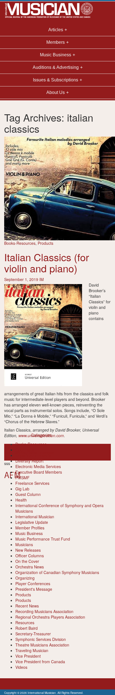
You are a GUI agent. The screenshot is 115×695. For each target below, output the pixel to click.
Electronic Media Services (38, 466)
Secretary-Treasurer (33, 633)
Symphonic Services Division (40, 639)
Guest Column (28, 494)
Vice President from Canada (40, 661)
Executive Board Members (38, 472)
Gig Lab (22, 488)
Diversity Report (29, 461)
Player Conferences (32, 583)
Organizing (25, 578)
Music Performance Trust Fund (42, 539)
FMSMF (22, 477)
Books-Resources (19, 243)
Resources (24, 622)
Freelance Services (32, 483)
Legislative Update (31, 522)
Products (45, 243)
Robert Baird (26, 628)
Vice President (28, 656)
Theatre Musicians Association (42, 645)
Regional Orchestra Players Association (50, 617)
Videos (21, 667)
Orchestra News (29, 567)
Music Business (29, 533)
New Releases (28, 550)
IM (41, 279)
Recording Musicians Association (44, 611)
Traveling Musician (31, 650)
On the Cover (27, 561)
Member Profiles (29, 528)
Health (21, 500)
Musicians (24, 544)
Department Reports (33, 455)
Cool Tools (24, 449)
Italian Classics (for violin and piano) (46, 262)
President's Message (33, 589)
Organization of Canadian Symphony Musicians (57, 572)
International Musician (34, 516)
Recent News (27, 606)
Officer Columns (29, 555)
